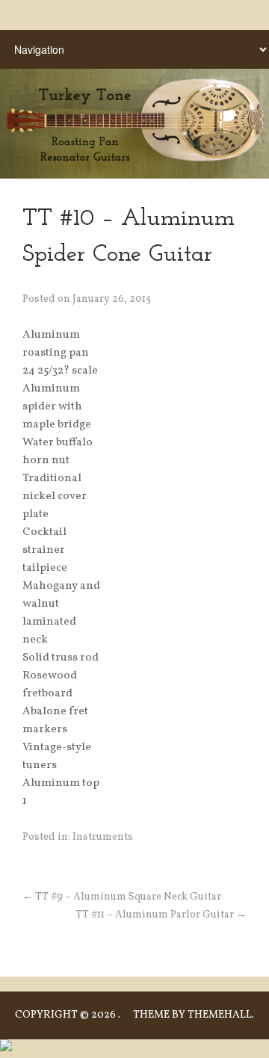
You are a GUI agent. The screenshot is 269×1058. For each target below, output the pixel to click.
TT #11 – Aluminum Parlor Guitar (161, 915)
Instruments (102, 837)
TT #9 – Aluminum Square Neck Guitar (121, 897)
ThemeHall (220, 1015)
